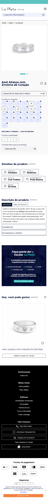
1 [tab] (23, 74)
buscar (43, 15)
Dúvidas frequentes (26, 432)
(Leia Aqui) (23, 492)
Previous (42, 298)
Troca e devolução (24, 411)
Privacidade (24, 404)
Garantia (8, 227)
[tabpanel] (24, 47)
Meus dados (24, 390)
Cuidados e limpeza (13, 233)
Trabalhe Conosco (25, 438)
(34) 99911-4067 (26, 426)
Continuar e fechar (23, 495)
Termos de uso (24, 408)
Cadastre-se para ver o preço (16, 94)
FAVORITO (42, 343)
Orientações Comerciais (24, 401)
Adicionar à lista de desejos (41, 83)
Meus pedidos (24, 386)
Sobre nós (24, 376)
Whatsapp (26, 447)
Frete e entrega (24, 415)
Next (45, 297)
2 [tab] (27, 74)
